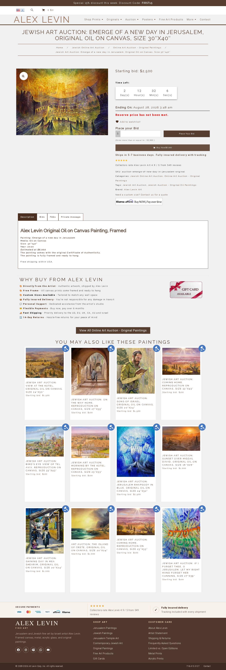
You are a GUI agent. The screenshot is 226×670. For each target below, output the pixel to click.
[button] (24, 76)
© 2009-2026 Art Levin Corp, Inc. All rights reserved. (39, 666)
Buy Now (164, 148)
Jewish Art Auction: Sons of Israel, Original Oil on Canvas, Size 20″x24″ (135, 403)
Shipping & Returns (159, 638)
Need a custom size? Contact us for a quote (141, 195)
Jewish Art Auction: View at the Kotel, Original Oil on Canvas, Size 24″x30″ (44, 387)
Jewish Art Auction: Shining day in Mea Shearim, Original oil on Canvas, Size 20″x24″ (44, 563)
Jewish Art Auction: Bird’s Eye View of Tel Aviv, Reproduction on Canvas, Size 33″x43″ (43, 466)
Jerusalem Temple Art (106, 638)
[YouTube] (48, 650)
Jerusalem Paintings (105, 628)
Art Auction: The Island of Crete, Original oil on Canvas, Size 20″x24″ (90, 547)
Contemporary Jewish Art (108, 643)
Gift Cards (99, 658)
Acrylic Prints (155, 658)
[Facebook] (18, 650)
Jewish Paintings (103, 633)
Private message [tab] (71, 217)
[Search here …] (32, 10)
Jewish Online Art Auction (88, 47)
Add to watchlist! (130, 122)
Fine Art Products (103, 653)
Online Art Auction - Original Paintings (137, 47)
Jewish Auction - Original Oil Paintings (172, 185)
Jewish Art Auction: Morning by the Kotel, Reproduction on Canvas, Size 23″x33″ (88, 467)
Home (59, 47)
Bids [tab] (42, 217)
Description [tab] (27, 217)
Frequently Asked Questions (164, 643)
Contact (207, 666)
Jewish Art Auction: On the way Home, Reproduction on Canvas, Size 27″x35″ (89, 404)
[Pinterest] (33, 650)
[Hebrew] (23, 10)
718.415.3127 (193, 666)
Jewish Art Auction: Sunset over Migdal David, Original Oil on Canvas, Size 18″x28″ (179, 460)
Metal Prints (155, 653)
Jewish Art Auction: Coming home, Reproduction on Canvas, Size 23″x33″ (132, 544)
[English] (18, 10)
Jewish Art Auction (134, 185)
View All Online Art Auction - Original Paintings (113, 330)
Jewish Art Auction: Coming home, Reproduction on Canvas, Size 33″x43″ (177, 384)
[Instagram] (26, 650)
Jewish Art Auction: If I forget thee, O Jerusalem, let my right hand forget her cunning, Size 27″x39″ (181, 569)
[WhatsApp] (41, 650)
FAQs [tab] (53, 217)
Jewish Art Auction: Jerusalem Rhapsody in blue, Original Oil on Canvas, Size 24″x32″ (135, 486)
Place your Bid (186, 134)
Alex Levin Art (133, 189)
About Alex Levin (158, 628)
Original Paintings (103, 648)
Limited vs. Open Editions (163, 648)
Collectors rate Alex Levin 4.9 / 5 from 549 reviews (114, 610)
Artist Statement (158, 633)
